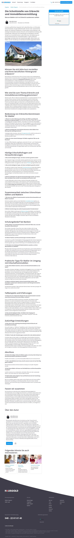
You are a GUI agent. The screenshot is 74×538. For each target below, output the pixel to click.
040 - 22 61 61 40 (56, 2)
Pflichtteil (29, 162)
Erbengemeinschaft (26, 133)
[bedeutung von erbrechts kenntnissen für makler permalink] (4, 112)
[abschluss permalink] (4, 351)
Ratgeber (7, 7)
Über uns (50, 500)
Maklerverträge (24, 211)
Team (50, 502)
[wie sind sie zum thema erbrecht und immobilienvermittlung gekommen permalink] (4, 91)
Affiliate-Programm (8, 500)
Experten (28, 505)
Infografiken (29, 502)
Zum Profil (9, 443)
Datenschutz (62, 502)
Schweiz (50, 510)
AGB (61, 503)
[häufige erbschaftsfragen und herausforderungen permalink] (4, 151)
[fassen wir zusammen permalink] (4, 387)
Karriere (50, 505)
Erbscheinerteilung (27, 167)
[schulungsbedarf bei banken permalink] (4, 220)
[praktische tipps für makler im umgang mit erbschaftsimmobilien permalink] (4, 259)
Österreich (51, 509)
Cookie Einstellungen (9, 525)
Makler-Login (7, 502)
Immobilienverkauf (30, 201)
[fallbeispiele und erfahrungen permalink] (4, 291)
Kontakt (50, 507)
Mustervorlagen (30, 500)
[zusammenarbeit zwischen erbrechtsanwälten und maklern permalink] (4, 191)
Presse (50, 503)
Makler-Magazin (14, 7)
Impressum (62, 500)
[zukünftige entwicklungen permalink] (4, 319)
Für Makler (32, 2)
